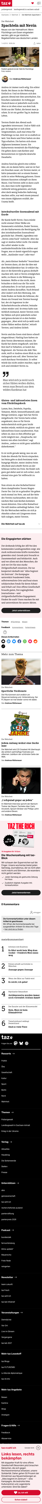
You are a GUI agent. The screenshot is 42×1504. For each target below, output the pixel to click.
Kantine (4, 1403)
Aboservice (6, 1438)
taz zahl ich (6, 1202)
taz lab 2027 (6, 1343)
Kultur (4, 1078)
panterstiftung (7, 1213)
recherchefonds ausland (12, 1208)
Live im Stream (7, 1331)
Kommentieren (17, 627)
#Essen (24, 622)
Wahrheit (15, 15)
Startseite (5, 15)
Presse (4, 1172)
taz (7, 1037)
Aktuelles (5, 1149)
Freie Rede (6, 1261)
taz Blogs (5, 1361)
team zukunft (7, 1284)
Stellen (4, 1166)
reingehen (5, 1266)
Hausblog (5, 1155)
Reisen (4, 1397)
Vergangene (6, 1337)
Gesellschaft (6, 1072)
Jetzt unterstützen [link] (21, 610)
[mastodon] (16, 1045)
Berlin (3, 1090)
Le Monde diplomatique (11, 1373)
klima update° (7, 1249)
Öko (3, 1067)
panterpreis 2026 (8, 1219)
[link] (7, 10)
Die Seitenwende (8, 1161)
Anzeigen (5, 1415)
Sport (3, 1084)
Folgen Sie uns (6, 1043)
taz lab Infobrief (8, 1302)
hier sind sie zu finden (14, 929)
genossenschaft (8, 1196)
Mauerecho (6, 1255)
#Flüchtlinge (15, 622)
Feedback (5, 1432)
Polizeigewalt (7, 1119)
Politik (4, 1061)
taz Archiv (5, 1379)
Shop (3, 1409)
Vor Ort (4, 1325)
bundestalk (6, 1237)
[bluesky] (21, 1045)
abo (3, 1190)
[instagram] (27, 1045)
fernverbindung (8, 1243)
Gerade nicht (29, 1448)
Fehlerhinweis (30, 627)
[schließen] (38, 1447)
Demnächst (6, 1320)
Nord (3, 1096)
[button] (39, 3)
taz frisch (5, 1290)
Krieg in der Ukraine (10, 1131)
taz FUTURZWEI (8, 1367)
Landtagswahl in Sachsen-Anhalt (15, 1125)
